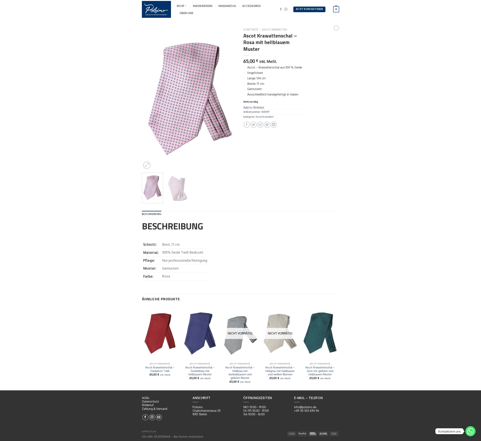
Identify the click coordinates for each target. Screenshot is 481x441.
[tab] (151, 214)
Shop (180, 6)
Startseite (250, 29)
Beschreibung (151, 214)
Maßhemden (203, 6)
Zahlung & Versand (154, 409)
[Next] (231, 98)
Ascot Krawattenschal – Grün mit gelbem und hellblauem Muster (320, 371)
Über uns (186, 13)
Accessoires (251, 6)
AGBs (145, 398)
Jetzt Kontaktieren (309, 9)
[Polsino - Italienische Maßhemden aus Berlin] (156, 9)
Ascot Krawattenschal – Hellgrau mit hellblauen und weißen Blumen (280, 371)
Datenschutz (150, 401)
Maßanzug (227, 6)
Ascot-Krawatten (274, 29)
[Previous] (148, 98)
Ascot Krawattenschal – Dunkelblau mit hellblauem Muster (200, 371)
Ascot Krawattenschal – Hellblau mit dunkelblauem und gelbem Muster (240, 372)
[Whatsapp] (470, 431)
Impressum (149, 431)
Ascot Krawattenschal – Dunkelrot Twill (160, 369)
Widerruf (148, 405)
